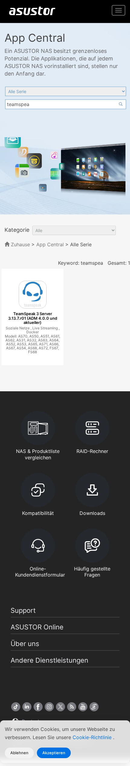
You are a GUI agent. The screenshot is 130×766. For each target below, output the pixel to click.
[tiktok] (15, 706)
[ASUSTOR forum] (94, 706)
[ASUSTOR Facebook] (38, 706)
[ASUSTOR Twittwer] (60, 706)
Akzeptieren (53, 752)
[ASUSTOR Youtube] (82, 706)
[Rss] (71, 706)
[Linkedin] (26, 706)
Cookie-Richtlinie (93, 737)
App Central (50, 244)
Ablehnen (19, 752)
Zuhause (19, 244)
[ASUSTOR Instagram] (49, 706)
